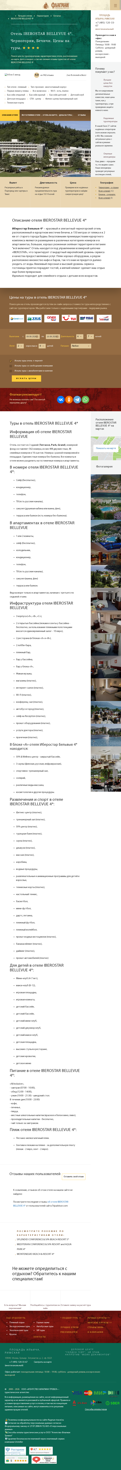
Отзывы (82, 115)
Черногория (43, 16)
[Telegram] (77, 399)
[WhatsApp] (85, 399)
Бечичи (57, 16)
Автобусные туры (45, 1326)
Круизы (13, 1334)
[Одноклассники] (69, 399)
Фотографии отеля (31, 115)
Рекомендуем (69, 1332)
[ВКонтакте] (61, 399)
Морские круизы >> (100, 1322)
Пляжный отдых (16, 1322)
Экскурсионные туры (19, 1326)
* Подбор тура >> (70, 1318)
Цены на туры (65, 115)
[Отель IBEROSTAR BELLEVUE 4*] (106, 485)
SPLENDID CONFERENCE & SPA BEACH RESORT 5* (43, 1239)
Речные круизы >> (99, 1318)
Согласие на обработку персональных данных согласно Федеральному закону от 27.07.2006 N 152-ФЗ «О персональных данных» (35, 1426)
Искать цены (26, 378)
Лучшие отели (25, 16)
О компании (95, 1332)
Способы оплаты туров (96, 1409)
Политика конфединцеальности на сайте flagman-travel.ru (35, 1420)
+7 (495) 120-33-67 (105, 24)
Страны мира (96, 1327)
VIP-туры (41, 1330)
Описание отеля (10, 115)
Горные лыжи (43, 1322)
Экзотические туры (18, 1330)
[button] (79, 336)
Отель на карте (50, 115)
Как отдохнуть (16, 1318)
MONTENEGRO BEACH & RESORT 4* (35, 1254)
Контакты (40, 1337)
